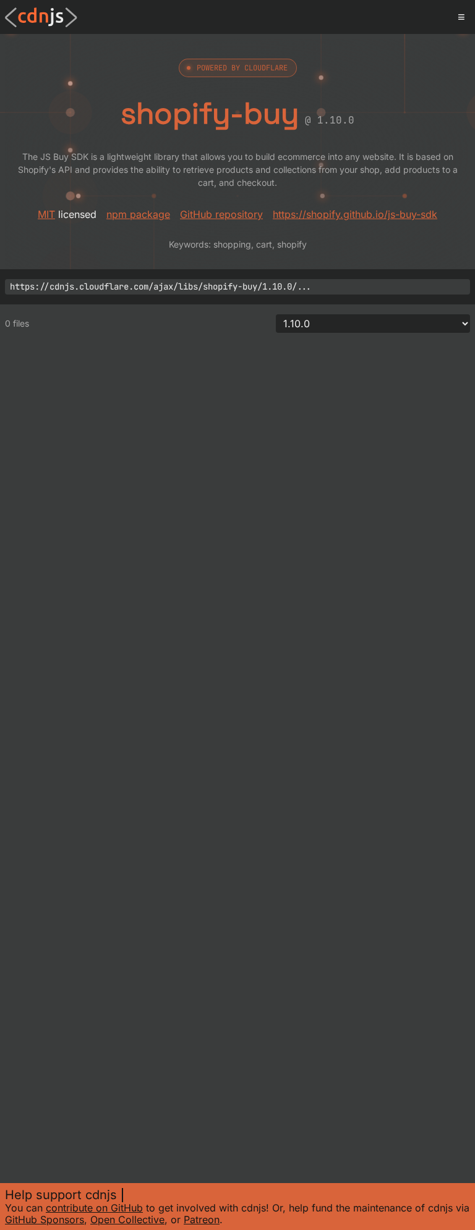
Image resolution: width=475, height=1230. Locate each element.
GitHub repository (221, 214)
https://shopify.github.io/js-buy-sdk (355, 214)
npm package (138, 214)
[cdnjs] (41, 17)
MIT (46, 214)
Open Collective (127, 1219)
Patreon (202, 1219)
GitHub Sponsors (44, 1219)
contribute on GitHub (94, 1208)
